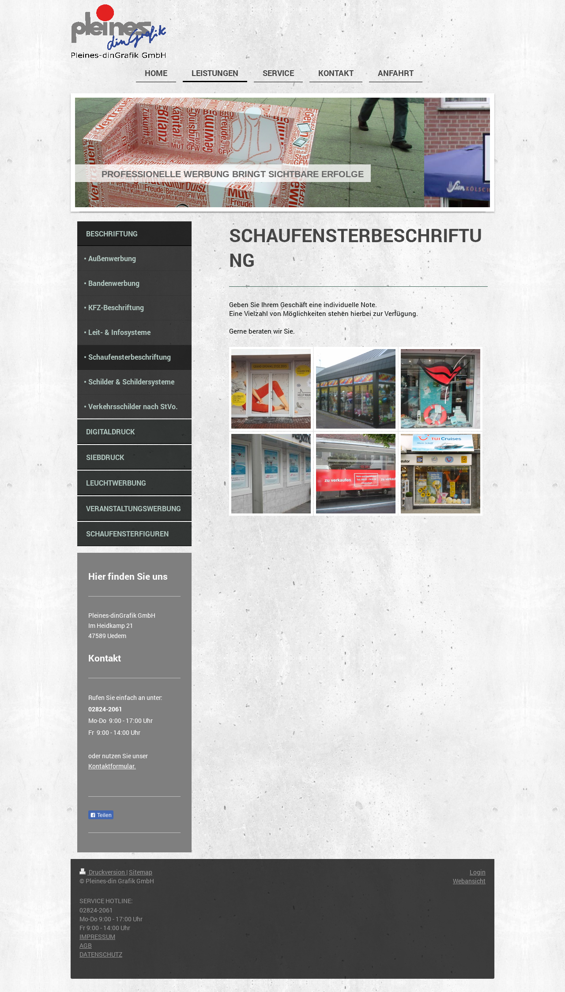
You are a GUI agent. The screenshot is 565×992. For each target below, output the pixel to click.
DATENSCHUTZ (100, 954)
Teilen (104, 815)
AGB (85, 945)
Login (478, 872)
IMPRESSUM (97, 936)
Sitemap (140, 872)
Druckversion (106, 872)
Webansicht (469, 881)
